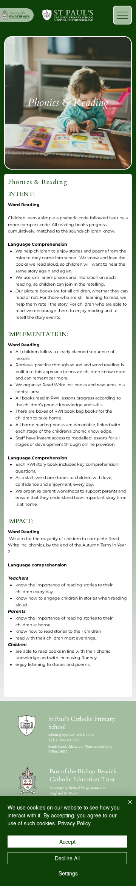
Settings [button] (68, 873)
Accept (67, 841)
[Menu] (122, 15)
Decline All (67, 858)
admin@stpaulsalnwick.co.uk (71, 735)
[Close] (125, 806)
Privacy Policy (74, 823)
